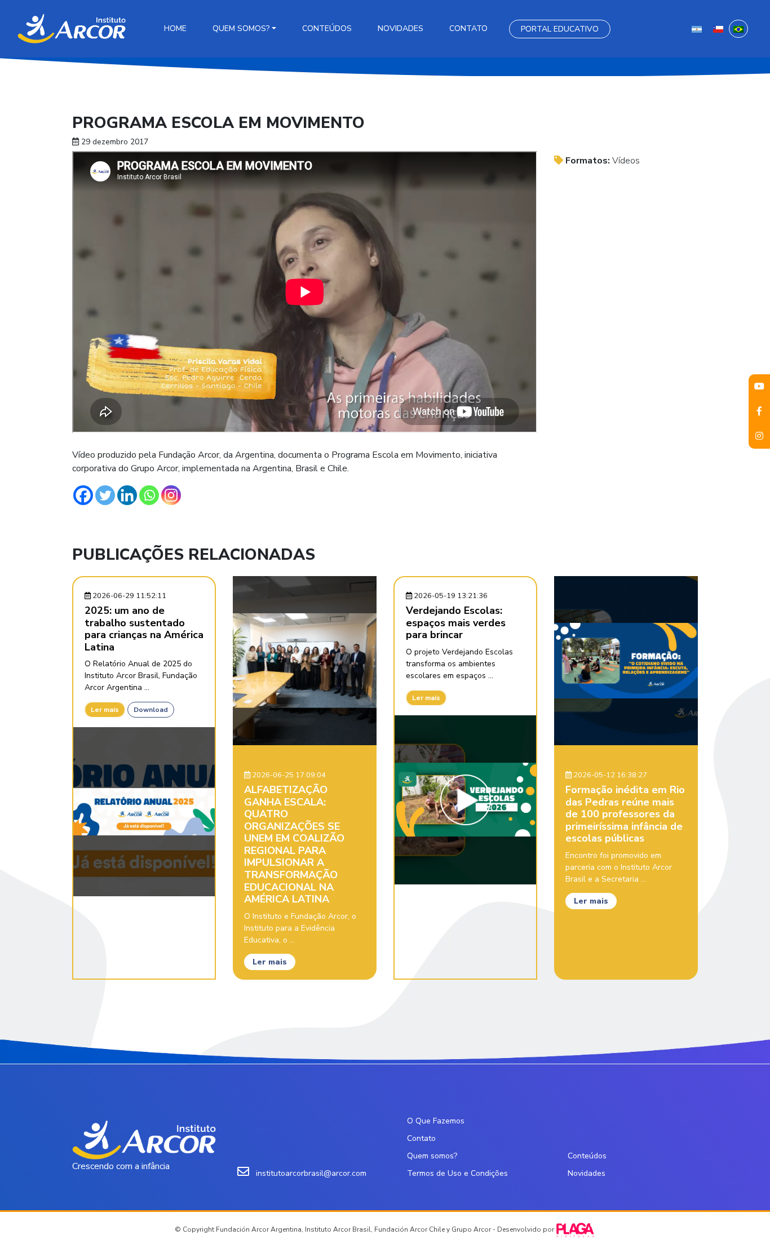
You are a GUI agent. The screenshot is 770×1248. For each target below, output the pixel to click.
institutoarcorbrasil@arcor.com (311, 1173)
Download (151, 709)
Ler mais (105, 709)
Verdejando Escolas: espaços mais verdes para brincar (456, 622)
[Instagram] (171, 495)
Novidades (400, 28)
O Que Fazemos (435, 1121)
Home (175, 28)
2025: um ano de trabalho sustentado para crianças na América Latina (144, 629)
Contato (468, 28)
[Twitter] (105, 495)
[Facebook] (83, 495)
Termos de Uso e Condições (457, 1173)
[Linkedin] (127, 495)
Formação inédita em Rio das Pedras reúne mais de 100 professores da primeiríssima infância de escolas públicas (625, 814)
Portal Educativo (560, 29)
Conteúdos (327, 28)
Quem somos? (241, 28)
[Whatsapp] (149, 495)
